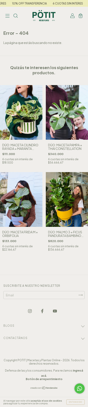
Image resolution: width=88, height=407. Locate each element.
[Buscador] (15, 16)
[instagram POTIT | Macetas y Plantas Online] (30, 311)
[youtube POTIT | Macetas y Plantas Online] (55, 311)
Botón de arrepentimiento (44, 379)
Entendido (75, 402)
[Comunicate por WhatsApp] (79, 388)
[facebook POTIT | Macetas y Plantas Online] (42, 311)
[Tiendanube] (44, 388)
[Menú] (7, 16)
